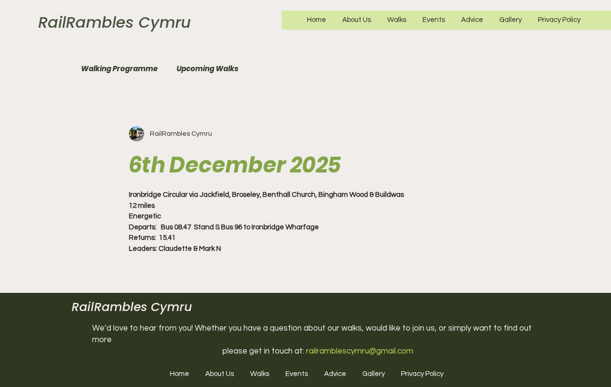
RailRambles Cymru (114, 22)
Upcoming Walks (207, 68)
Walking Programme (119, 68)
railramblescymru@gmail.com (359, 351)
